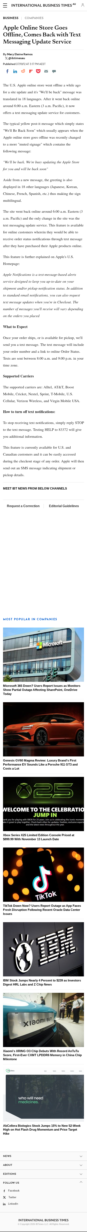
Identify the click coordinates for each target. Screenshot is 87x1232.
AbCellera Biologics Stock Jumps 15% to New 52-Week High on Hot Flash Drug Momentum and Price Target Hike (42, 1129)
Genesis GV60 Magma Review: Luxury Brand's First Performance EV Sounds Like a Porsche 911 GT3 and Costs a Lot (40, 764)
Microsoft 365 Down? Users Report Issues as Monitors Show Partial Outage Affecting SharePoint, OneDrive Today (41, 690)
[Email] (46, 71)
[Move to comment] (54, 71)
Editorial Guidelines (64, 506)
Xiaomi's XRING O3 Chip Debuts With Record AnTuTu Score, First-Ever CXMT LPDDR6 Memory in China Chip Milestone (42, 1055)
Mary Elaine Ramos (20, 54)
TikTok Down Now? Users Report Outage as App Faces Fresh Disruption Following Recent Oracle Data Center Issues (42, 910)
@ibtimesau (16, 58)
